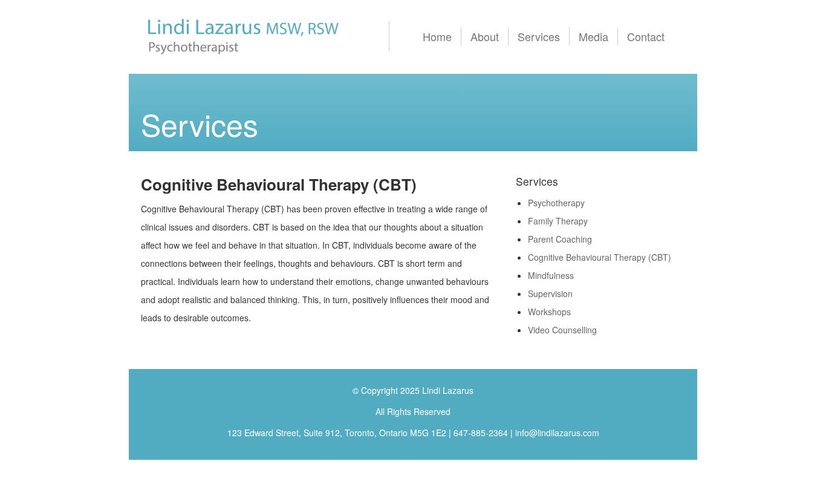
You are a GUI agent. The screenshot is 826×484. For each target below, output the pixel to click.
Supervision (550, 293)
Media (593, 36)
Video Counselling (562, 330)
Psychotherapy (556, 203)
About (484, 36)
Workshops (549, 312)
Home (437, 36)
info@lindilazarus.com (557, 433)
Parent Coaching (560, 239)
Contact (646, 36)
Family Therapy (558, 221)
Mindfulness (551, 275)
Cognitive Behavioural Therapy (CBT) (599, 257)
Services (539, 36)
